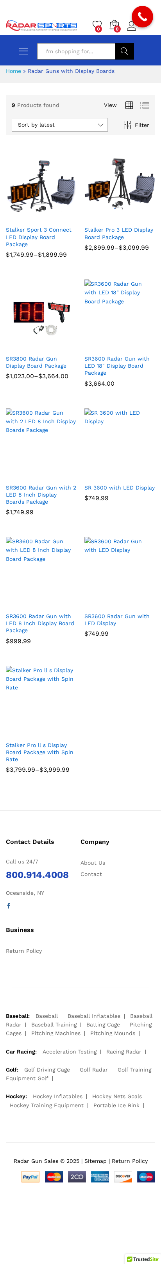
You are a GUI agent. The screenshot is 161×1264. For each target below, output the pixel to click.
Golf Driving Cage (47, 1069)
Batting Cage (103, 1024)
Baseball (47, 1016)
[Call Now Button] (142, 16)
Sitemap (95, 1161)
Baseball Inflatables (94, 1016)
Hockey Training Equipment (47, 1105)
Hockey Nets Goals (117, 1096)
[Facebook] (8, 906)
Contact (91, 874)
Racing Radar (123, 1051)
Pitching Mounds (112, 1033)
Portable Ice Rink (116, 1105)
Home (13, 71)
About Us (92, 863)
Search (124, 51)
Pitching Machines (55, 1033)
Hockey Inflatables (57, 1096)
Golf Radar (94, 1069)
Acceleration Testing (70, 1051)
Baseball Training (54, 1024)
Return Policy (24, 951)
